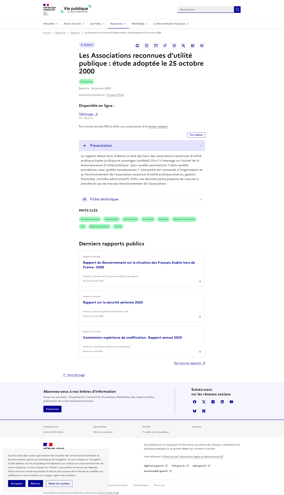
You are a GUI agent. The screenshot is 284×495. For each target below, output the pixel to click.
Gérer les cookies (59, 483)
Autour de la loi (72, 23)
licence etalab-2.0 (107, 492)
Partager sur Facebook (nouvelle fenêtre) (174, 45)
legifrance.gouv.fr (154, 466)
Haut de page (76, 375)
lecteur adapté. (158, 126)
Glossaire (196, 426)
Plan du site (159, 485)
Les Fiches (95, 23)
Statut (118, 226)
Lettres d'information (53, 432)
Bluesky (194, 411)
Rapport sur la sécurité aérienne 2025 (113, 302)
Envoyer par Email (156, 45)
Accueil (46, 32)
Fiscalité (163, 219)
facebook (194, 401)
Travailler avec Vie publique (156, 432)
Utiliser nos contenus (103, 432)
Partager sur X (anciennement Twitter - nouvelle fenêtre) (183, 45)
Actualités (49, 23)
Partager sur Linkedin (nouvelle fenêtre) (192, 45)
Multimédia (138, 23)
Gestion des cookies (118, 485)
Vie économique (90, 219)
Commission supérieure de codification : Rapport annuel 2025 (132, 337)
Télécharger (88, 114)
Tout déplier (196, 135)
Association (111, 219)
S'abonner (52, 409)
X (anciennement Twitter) (204, 401)
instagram (213, 401)
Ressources (116, 23)
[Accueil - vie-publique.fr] (76, 9)
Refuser (35, 483)
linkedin (222, 401)
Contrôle (148, 219)
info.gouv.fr (179, 466)
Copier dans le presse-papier (165, 45)
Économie (86, 81)
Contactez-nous (51, 426)
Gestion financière (184, 219)
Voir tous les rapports (187, 363)
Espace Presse (99, 426)
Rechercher (237, 9)
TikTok (204, 411)
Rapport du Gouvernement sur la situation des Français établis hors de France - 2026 (139, 265)
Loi (82, 226)
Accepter (17, 483)
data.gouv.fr (200, 466)
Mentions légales (141, 485)
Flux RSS (146, 426)
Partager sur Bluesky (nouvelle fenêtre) (202, 45)
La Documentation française (169, 23)
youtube (231, 401)
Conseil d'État (115, 95)
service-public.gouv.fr (156, 471)
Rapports (75, 32)
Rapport (88, 45)
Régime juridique (99, 226)
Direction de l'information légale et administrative (191, 456)
